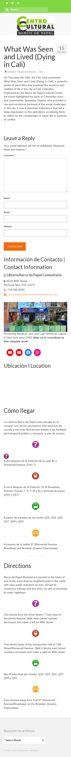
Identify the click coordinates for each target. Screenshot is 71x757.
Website (8, 226)
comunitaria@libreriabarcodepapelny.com (32, 294)
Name (7, 198)
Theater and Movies (26, 72)
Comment (9, 155)
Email (7, 212)
